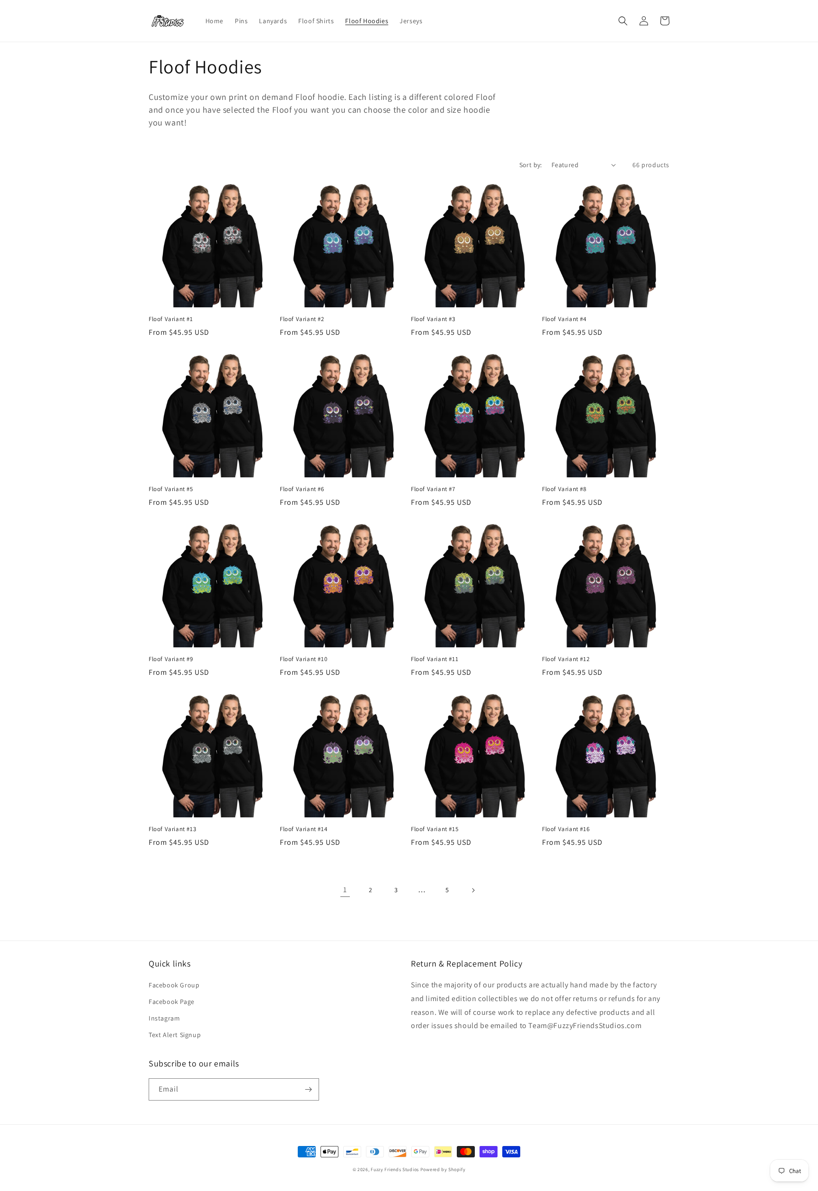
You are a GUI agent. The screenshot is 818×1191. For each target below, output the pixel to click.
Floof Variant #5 (171, 489)
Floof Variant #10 (303, 659)
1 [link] (345, 890)
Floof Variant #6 (302, 489)
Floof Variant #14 (303, 829)
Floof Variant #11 (434, 659)
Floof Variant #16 (565, 829)
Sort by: (530, 165)
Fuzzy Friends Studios (395, 1169)
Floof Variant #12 (565, 659)
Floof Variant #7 (433, 489)
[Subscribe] (308, 1089)
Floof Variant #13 (172, 829)
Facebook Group (174, 985)
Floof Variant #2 (302, 319)
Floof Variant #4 (564, 319)
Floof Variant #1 (171, 319)
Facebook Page (172, 1001)
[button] (623, 20)
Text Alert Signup (175, 1034)
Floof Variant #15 (434, 829)
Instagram (164, 1018)
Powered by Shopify (443, 1169)
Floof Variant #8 (564, 489)
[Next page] (472, 890)
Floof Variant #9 (171, 659)
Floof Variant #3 (433, 319)
